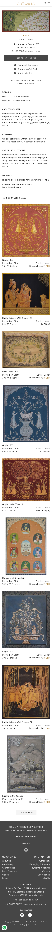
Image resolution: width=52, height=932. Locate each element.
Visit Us (46, 878)
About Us (6, 861)
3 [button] (28, 35)
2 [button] (26, 35)
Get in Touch (43, 875)
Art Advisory (7, 864)
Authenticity (44, 861)
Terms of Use (33, 925)
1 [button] (23, 35)
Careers (46, 871)
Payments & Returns (40, 868)
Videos (5, 875)
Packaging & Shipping (39, 864)
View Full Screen (26, 39)
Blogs (5, 878)
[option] (26, 21)
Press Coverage (9, 871)
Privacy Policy (19, 925)
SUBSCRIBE (26, 843)
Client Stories (8, 868)
